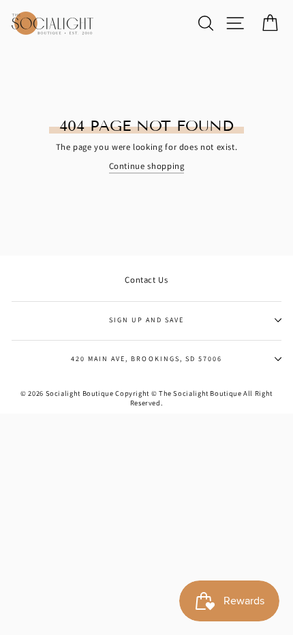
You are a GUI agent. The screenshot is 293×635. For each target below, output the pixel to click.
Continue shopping (147, 166)
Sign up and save (147, 319)
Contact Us (146, 279)
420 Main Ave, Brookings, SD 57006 (146, 358)
